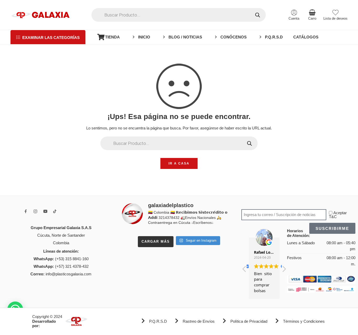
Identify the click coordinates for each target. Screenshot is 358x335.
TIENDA (112, 37)
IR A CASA (179, 163)
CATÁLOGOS (305, 37)
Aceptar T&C (338, 215)
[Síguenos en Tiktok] (55, 211)
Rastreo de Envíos (199, 321)
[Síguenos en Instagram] (35, 211)
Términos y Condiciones (304, 321)
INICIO (144, 37)
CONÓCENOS (233, 37)
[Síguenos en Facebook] (26, 211)
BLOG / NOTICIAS (185, 37)
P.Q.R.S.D (274, 37)
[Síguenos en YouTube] (45, 211)
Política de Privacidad (248, 321)
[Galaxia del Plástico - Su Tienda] (40, 15)
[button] (283, 270)
